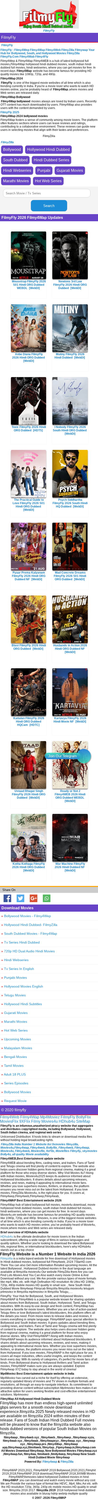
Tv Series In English (17, 969)
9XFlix (24, 1121)
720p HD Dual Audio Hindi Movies (28, 951)
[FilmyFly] (49, 27)
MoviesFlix (9, 1121)
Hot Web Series (14, 1030)
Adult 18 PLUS (13, 1074)
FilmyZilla (67, 1461)
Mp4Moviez (50, 1117)
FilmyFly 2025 (9, 112)
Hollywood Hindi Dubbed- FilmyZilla (29, 925)
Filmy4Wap (29, 1117)
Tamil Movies (12, 1065)
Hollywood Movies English (22, 986)
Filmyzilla (6, 1258)
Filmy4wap (50, 1461)
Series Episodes (14, 1083)
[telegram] (84, 756)
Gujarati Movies (14, 1013)
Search (48, 206)
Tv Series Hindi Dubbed (20, 942)
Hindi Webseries (15, 960)
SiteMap (83, 1121)
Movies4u (49, 1121)
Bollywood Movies (16, 1092)
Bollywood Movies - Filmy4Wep (26, 916)
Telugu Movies (13, 995)
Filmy (35, 1121)
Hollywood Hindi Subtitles (21, 1004)
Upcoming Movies (16, 1039)
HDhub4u (67, 1121)
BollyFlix (83, 1117)
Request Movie (14, 1101)
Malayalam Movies (16, 1048)
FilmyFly (8, 37)
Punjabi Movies (14, 977)
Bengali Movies (14, 1057)
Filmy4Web (9, 1117)
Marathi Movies (14, 1021)
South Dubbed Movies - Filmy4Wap (29, 933)
